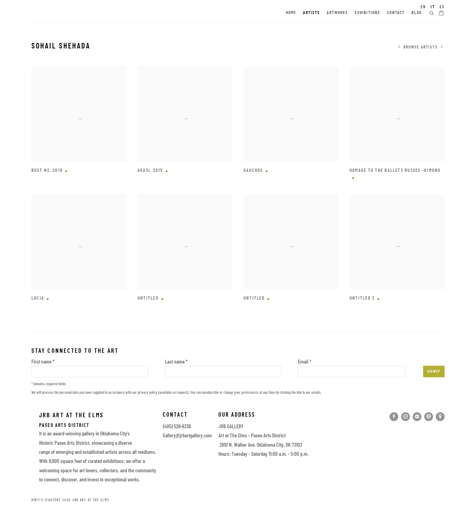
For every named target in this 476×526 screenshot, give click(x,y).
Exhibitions (367, 13)
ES (442, 7)
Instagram (405, 416)
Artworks (337, 13)
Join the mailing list (417, 416)
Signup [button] (433, 371)
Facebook (394, 416)
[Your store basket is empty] (441, 13)
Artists (311, 13)
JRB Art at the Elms (81, 13)
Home (291, 13)
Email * (304, 362)
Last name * (176, 362)
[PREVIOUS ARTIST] (399, 47)
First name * (43, 362)
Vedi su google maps (440, 416)
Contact (396, 13)
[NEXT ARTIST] (442, 47)
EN (423, 7)
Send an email (428, 416)
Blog (417, 13)
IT (433, 7)
